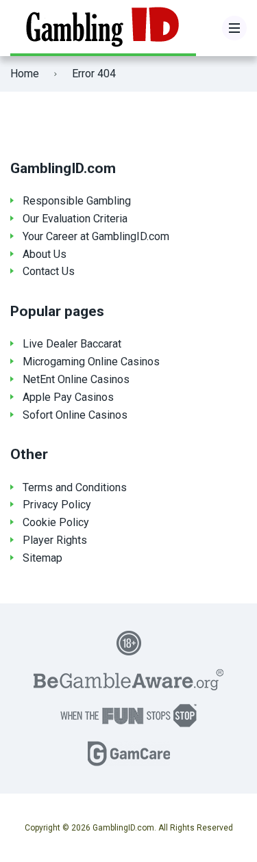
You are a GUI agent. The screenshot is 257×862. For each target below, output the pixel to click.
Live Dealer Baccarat (72, 343)
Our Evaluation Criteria (75, 218)
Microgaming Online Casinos (91, 361)
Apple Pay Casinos (68, 397)
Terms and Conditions (75, 487)
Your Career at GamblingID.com (96, 236)
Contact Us (49, 271)
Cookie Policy (56, 522)
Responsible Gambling (77, 200)
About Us (44, 254)
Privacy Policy (57, 504)
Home (24, 73)
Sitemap (42, 557)
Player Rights (55, 540)
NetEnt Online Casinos (76, 379)
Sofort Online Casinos (75, 414)
